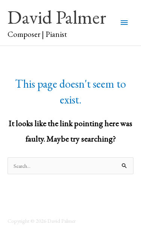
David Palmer (57, 17)
